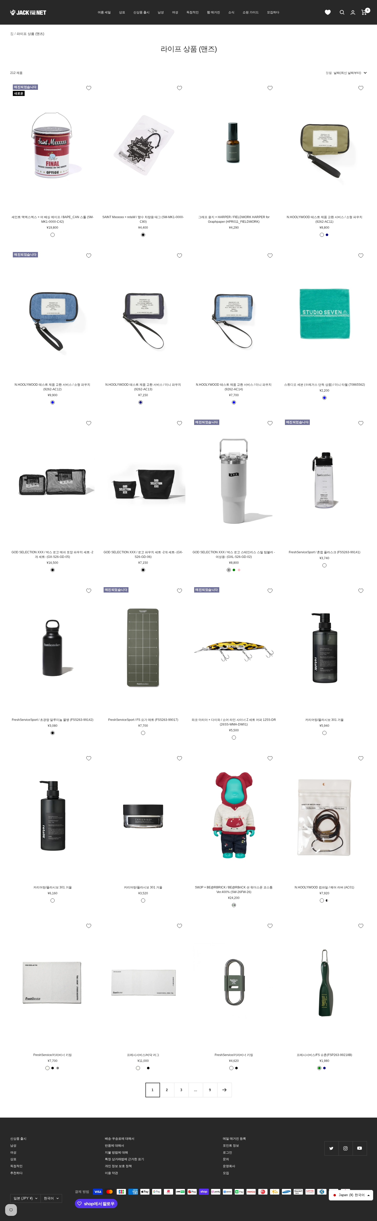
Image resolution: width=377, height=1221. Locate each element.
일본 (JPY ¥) (23, 1198)
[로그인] (353, 12)
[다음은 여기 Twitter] (331, 1148)
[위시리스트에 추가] (89, 88)
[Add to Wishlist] (89, 591)
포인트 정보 (231, 1145)
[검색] (342, 12)
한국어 (49, 1198)
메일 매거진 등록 (234, 1138)
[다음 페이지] (224, 1090)
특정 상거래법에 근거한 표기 (124, 1159)
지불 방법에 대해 (116, 1152)
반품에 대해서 (114, 1145)
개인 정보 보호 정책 (118, 1166)
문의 (226, 1159)
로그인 (227, 1152)
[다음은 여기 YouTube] (360, 1148)
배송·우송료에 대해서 (119, 1138)
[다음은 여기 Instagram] (346, 1148)
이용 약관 (111, 1173)
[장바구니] (364, 12)
